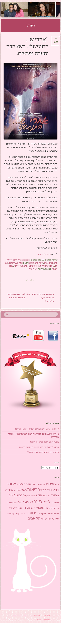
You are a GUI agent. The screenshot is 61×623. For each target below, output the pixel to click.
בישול (43, 490)
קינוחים (10, 513)
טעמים (55, 502)
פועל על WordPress (42, 616)
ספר (41, 263)
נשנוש (55, 513)
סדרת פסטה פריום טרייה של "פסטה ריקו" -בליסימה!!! (43, 297)
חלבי (21, 495)
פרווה (32, 513)
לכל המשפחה (14, 502)
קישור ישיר (33, 269)
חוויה (33, 495)
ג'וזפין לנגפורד (48, 266)
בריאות (33, 489)
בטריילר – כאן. (44, 254)
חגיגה (45, 496)
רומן (11, 266)
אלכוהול (26, 484)
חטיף (27, 496)
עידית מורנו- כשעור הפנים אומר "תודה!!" (43, 452)
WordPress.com (43, 619)
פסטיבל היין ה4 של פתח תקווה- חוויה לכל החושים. (39, 447)
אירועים (36, 484)
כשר (38, 501)
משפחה (38, 507)
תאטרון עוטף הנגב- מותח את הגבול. (44, 442)
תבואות (44, 519)
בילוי (49, 490)
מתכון (22, 508)
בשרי (18, 490)
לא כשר (28, 502)
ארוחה (11, 484)
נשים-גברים (48, 263)
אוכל (57, 484)
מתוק (29, 508)
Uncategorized (24, 260)
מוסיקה (56, 508)
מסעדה (48, 508)
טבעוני (13, 495)
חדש (55, 263)
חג (49, 496)
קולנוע (31, 263)
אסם (18, 484)
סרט (36, 263)
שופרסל (55, 518)
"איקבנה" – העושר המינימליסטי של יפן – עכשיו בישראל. (37, 429)
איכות (50, 484)
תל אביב (34, 518)
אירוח (42, 484)
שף (49, 518)
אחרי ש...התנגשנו (16, 263)
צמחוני (24, 513)
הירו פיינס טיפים (34, 266)
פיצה (40, 514)
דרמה (9, 260)
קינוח (17, 514)
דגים (14, 490)
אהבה (15, 260)
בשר (24, 490)
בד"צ (56, 490)
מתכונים (13, 508)
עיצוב (49, 513)
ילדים (47, 502)
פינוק (44, 513)
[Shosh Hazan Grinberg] (35, 9)
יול (55, 39)
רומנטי (54, 269)
